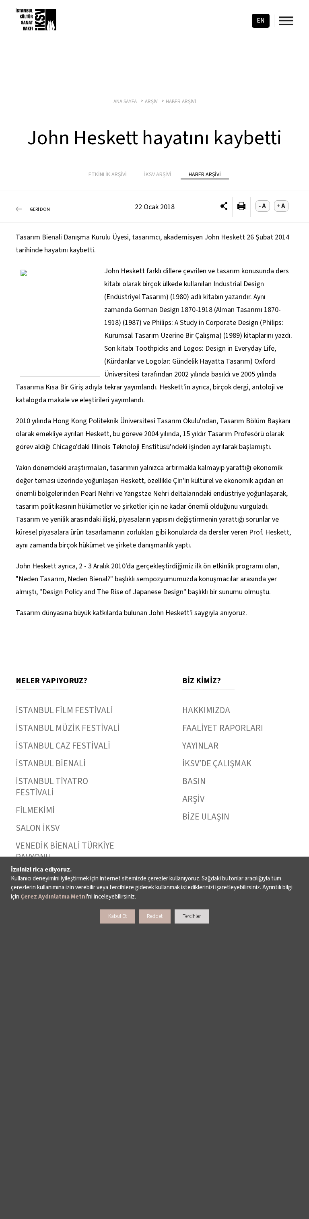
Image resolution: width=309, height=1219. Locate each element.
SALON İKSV (38, 828)
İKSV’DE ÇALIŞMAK (216, 763)
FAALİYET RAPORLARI (222, 728)
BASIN (194, 781)
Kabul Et (117, 916)
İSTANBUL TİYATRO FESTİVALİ (52, 787)
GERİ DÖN (40, 209)
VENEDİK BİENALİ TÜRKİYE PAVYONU (65, 851)
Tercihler (192, 916)
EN (261, 20)
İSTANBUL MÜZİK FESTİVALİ (68, 728)
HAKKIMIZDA (206, 710)
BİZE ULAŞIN (205, 816)
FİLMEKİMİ (35, 810)
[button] (223, 207)
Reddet (155, 916)
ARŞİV (193, 799)
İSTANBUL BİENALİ (51, 763)
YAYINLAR (200, 745)
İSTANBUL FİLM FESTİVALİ (64, 710)
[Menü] (286, 20)
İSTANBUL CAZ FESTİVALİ (63, 745)
